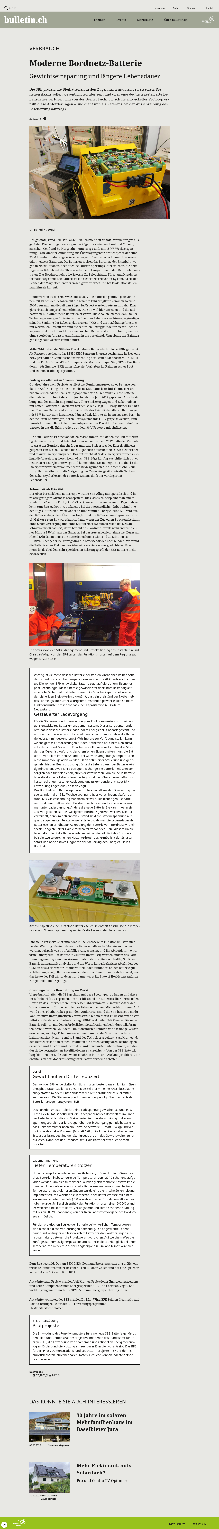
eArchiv (176, 8)
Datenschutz (177, 1524)
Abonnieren (193, 8)
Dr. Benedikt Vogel (42, 229)
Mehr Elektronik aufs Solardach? (104, 1469)
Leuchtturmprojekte (95, 1351)
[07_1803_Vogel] (44, 118)
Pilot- (46, 1351)
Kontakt (210, 8)
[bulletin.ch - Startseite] (25, 19)
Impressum (199, 1524)
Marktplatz (145, 20)
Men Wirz (93, 1299)
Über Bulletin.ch (176, 20)
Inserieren (159, 8)
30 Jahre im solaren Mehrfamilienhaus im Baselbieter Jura (105, 1422)
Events (121, 20)
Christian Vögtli (116, 1286)
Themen (99, 20)
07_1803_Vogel (48, 1375)
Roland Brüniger (40, 1304)
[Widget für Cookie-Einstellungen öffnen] (4, 1525)
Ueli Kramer (81, 1281)
